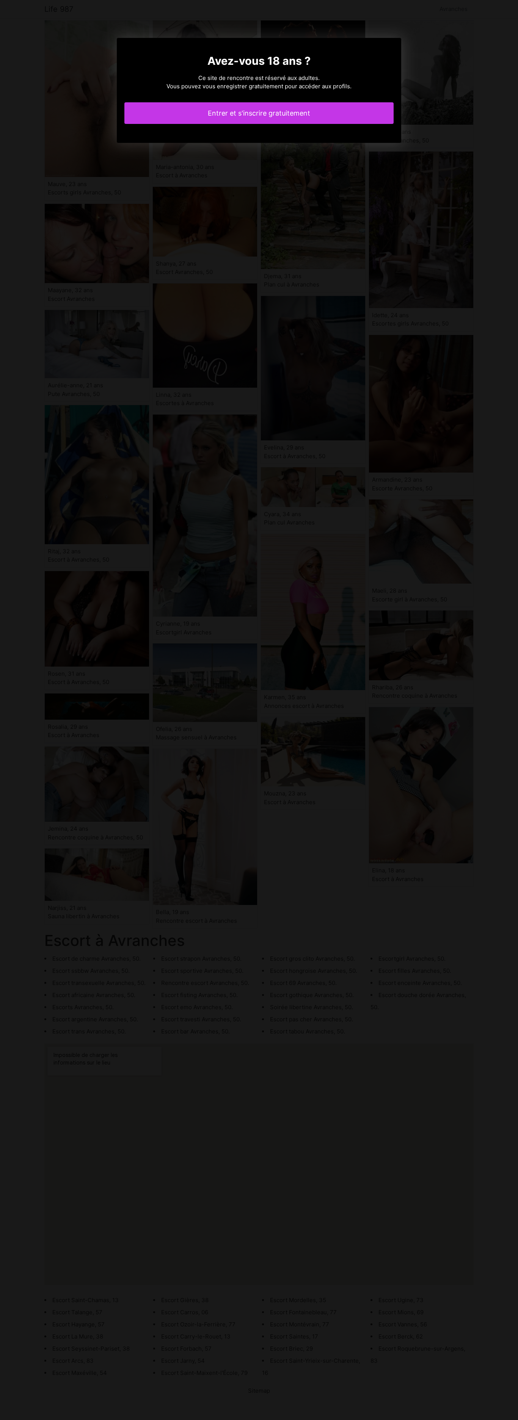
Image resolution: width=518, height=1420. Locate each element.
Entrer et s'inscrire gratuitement (259, 113)
